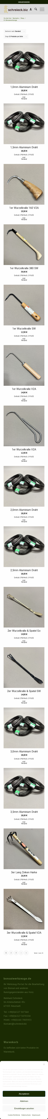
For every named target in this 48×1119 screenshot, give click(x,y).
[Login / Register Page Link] (29, 9)
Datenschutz (26, 1115)
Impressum (36, 1115)
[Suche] (34, 9)
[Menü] (40, 9)
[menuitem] (29, 9)
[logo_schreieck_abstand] (20, 9)
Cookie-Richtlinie (14, 1115)
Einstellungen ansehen (24, 1108)
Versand (24, 99)
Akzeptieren (24, 1094)
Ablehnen (24, 1101)
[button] (44, 1064)
